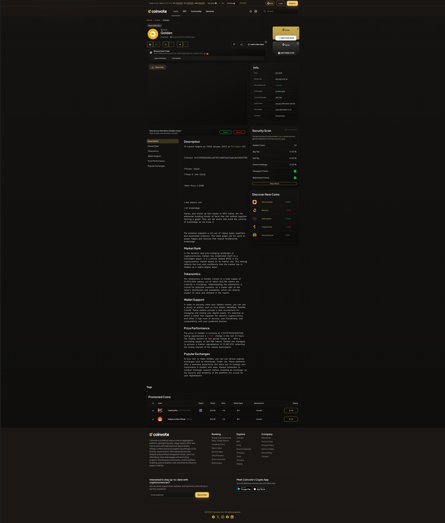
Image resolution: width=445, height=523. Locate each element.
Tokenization (266, 219)
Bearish (239, 132)
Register (292, 3)
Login (280, 3)
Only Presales (218, 455)
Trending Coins (218, 444)
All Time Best (217, 451)
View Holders (176, 58)
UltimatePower (268, 235)
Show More (274, 183)
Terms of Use (267, 441)
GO (156, 44)
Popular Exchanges (156, 166)
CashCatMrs (173, 410)
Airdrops (240, 452)
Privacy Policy (267, 445)
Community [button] (196, 11)
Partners (240, 460)
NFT (238, 441)
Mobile (240, 464)
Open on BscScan (160, 58)
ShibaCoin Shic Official (176, 419)
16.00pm (236, 146)
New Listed (217, 448)
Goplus (280, 136)
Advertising (266, 452)
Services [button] (210, 11)
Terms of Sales (267, 449)
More (283, 139)
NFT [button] (184, 11)
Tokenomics (153, 151)
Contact (265, 456)
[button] (255, 11)
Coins (157, 20)
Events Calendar (244, 449)
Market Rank (153, 146)
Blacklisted (217, 463)
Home (149, 20)
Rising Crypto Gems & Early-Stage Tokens (221, 439)
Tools (239, 456)
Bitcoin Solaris (267, 202)
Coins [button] (175, 11)
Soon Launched (218, 459)
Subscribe (202, 495)
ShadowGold (267, 227)
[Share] (241, 44)
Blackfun (265, 210)
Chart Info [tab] (159, 67)
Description (153, 141)
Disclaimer (266, 438)
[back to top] (440, 518)
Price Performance (156, 161)
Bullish (225, 132)
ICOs (239, 445)
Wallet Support (154, 156)
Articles (240, 438)
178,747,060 (168, 3)
